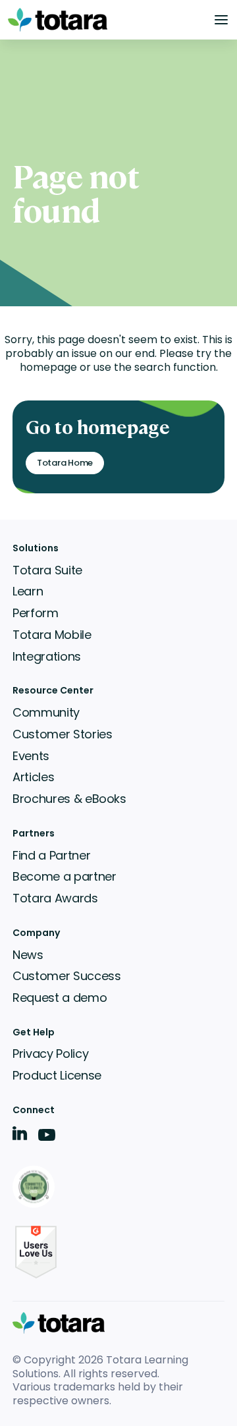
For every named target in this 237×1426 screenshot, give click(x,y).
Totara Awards (55, 898)
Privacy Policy (50, 1053)
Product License (57, 1075)
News (28, 954)
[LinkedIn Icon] (20, 1136)
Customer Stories (62, 734)
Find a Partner (51, 855)
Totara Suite (47, 570)
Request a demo (60, 997)
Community (46, 712)
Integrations (47, 656)
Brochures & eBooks (69, 798)
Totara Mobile (52, 634)
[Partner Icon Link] (36, 1188)
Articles (33, 777)
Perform (35, 613)
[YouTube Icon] (46, 1139)
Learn (28, 591)
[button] (221, 20)
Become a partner (64, 876)
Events (31, 756)
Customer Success (66, 976)
